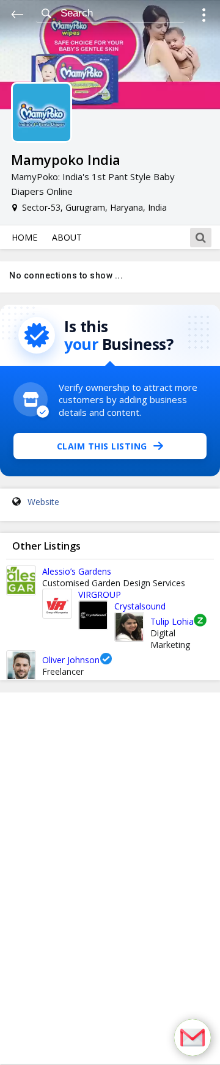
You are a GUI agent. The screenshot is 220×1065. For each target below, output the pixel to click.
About (67, 237)
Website (43, 501)
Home (24, 237)
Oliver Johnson (71, 660)
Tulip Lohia (172, 621)
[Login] (203, 17)
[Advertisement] (110, 878)
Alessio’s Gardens (76, 571)
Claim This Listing (102, 446)
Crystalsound (140, 606)
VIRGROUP (99, 594)
